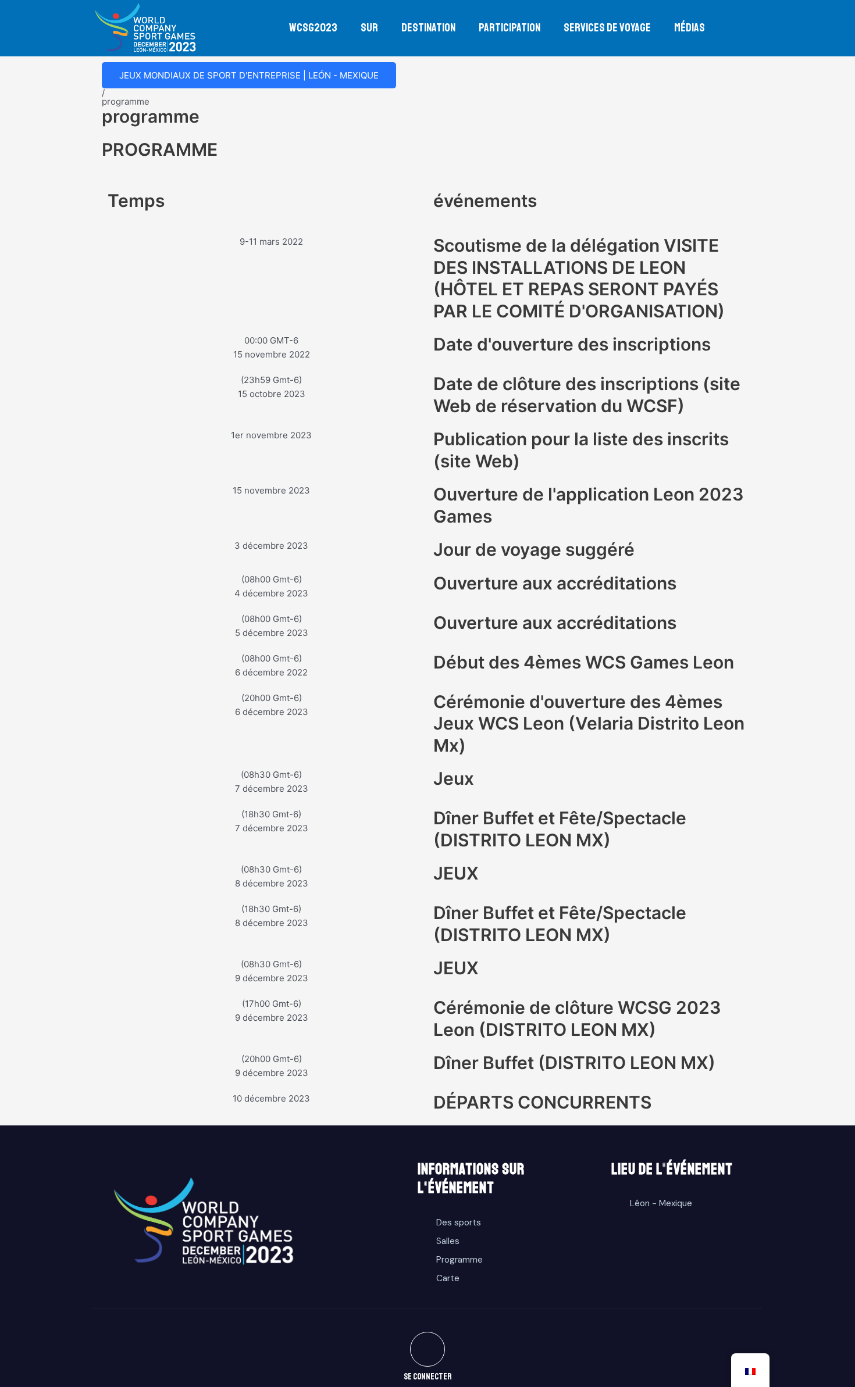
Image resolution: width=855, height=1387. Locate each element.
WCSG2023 (313, 27)
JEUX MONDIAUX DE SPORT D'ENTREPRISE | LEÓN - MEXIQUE (249, 75)
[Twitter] (427, 1349)
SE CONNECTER (428, 1376)
